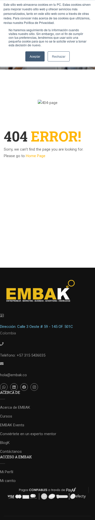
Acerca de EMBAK (15, 407)
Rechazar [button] (58, 56)
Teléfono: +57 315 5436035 (22, 355)
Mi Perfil (6, 472)
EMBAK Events (12, 425)
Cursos (6, 416)
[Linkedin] (14, 387)
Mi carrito (8, 480)
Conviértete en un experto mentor (28, 434)
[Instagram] (34, 387)
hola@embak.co (13, 375)
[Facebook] (24, 387)
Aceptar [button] (35, 56)
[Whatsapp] (4, 387)
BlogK (5, 442)
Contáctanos (11, 451)
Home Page (35, 156)
